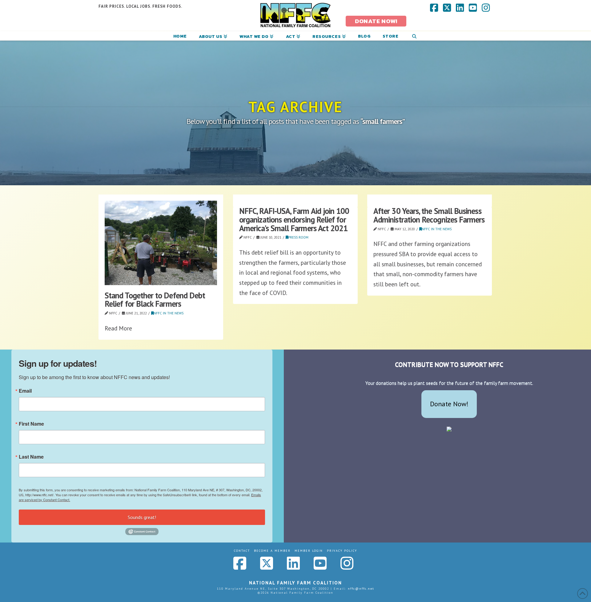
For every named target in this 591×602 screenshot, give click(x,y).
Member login (309, 551)
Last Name (31, 456)
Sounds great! (142, 517)
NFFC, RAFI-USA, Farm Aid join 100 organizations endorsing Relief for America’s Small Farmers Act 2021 (294, 219)
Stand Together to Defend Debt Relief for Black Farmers (155, 299)
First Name (31, 423)
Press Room (298, 237)
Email (25, 390)
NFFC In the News (168, 313)
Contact (242, 551)
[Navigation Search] (414, 35)
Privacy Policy (342, 551)
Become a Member (272, 551)
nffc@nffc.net (361, 589)
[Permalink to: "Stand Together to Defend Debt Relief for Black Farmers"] (161, 243)
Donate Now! (449, 403)
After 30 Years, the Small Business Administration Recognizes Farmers (429, 215)
